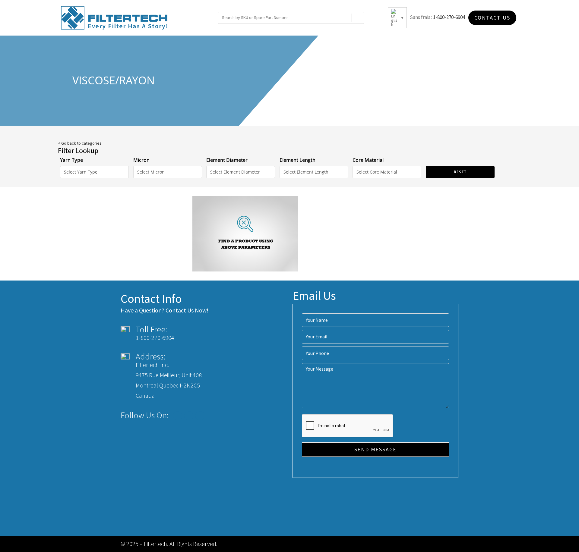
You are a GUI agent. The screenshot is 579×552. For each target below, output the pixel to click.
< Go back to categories (80, 143)
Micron (141, 160)
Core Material (368, 160)
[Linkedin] (199, 415)
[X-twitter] (188, 415)
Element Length (297, 160)
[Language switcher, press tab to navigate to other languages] (397, 17)
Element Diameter (227, 160)
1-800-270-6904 (449, 17)
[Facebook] (177, 415)
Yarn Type (71, 160)
